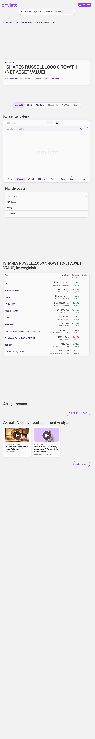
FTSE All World (11, 324)
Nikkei (7, 318)
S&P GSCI (9, 345)
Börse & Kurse (7, 22)
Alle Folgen (81, 464)
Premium (48, 11)
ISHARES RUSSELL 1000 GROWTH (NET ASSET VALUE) (37, 22)
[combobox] (44, 128)
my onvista (38, 11)
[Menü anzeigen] (21, 11)
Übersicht (19, 105)
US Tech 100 (10, 304)
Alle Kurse (40, 105)
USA (31, 79)
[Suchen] (72, 12)
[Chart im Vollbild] (87, 128)
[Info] (50, 122)
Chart (29, 105)
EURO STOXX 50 (12, 290)
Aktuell (28, 11)
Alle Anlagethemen (78, 412)
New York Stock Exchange (50, 79)
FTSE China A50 (11, 311)
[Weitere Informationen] (54, 282)
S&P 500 (8, 297)
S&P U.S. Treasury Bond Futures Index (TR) (22, 331)
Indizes (16, 22)
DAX (7, 283)
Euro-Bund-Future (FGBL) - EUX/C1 (20, 338)
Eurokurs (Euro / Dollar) (14, 352)
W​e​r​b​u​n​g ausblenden (55, 40)
